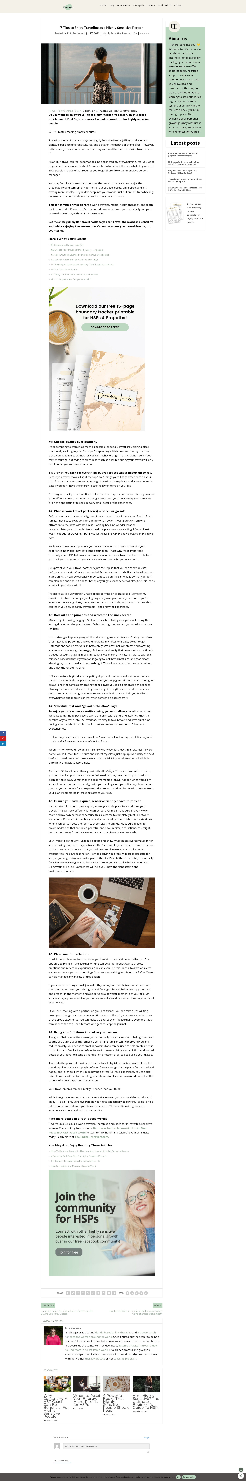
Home (103, 6)
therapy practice (95, 1358)
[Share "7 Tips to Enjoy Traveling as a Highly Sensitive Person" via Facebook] (67, 1293)
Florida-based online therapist (113, 1332)
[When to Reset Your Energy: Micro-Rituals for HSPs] (86, 1384)
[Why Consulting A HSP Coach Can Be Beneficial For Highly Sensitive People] (57, 1384)
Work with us (164, 6)
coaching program (125, 1358)
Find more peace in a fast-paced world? (71, 279)
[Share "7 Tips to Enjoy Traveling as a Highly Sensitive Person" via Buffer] (98, 1293)
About (151, 6)
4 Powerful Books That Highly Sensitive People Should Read (116, 1403)
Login (146, 1437)
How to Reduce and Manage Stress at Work (73, 1166)
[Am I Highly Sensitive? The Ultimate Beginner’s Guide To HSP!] (146, 1384)
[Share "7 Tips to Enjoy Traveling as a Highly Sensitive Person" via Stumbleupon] (103, 1293)
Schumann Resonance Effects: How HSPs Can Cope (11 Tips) (185, 189)
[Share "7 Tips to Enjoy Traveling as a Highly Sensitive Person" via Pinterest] (88, 1293)
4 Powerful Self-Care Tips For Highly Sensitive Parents (78, 1156)
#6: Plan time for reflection (65, 269)
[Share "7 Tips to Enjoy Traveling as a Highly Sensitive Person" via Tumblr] (83, 1293)
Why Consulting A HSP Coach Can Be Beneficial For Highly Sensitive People (56, 1405)
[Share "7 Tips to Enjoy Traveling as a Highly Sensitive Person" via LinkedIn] (93, 1293)
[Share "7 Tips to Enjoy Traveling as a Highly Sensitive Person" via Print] (113, 1293)
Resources (122, 6)
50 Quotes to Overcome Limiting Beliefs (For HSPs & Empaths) (183, 163)
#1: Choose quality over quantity (67, 245)
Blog (111, 6)
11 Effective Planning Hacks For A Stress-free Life (75, 1161)
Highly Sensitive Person (116, 33)
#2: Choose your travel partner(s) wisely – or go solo (77, 250)
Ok (178, 1477)
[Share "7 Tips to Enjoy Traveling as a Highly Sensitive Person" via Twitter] (72, 1293)
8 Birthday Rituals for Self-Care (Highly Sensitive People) (182, 154)
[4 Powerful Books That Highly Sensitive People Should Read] (116, 1384)
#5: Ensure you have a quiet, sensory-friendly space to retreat (82, 264)
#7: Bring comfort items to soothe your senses (74, 274)
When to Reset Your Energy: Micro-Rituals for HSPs (86, 1400)
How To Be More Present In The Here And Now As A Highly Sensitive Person (90, 1151)
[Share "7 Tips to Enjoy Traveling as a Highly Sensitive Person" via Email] (108, 1293)
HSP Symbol (139, 6)
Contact (178, 6)
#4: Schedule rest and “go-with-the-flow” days (74, 260)
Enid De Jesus (75, 33)
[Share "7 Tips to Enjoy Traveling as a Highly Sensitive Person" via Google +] (77, 1293)
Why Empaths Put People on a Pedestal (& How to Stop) (182, 171)
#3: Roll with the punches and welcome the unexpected (80, 255)
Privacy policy (188, 1477)
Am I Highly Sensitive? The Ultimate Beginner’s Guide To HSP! (146, 1401)
